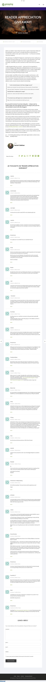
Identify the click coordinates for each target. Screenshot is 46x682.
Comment (7, 629)
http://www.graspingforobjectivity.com (22, 610)
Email (7, 647)
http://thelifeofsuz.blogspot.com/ (16, 380)
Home (15, 676)
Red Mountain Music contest (15, 126)
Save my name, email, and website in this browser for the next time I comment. (20, 656)
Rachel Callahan (19, 145)
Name (7, 642)
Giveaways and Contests (26, 41)
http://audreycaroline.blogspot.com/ (29, 377)
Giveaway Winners (28, 676)
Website (7, 651)
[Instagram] (24, 1)
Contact (22, 676)
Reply (11, 185)
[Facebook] (22, 1)
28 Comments (40, 41)
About (18, 676)
